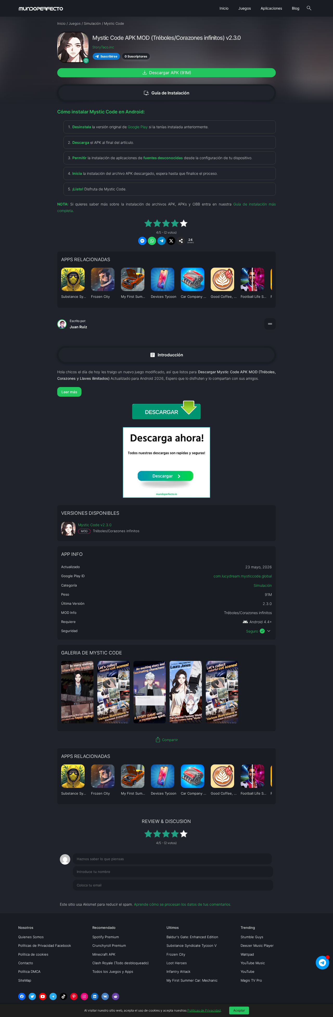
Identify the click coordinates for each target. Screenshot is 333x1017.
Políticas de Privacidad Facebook (44, 945)
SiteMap (24, 980)
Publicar (260, 896)
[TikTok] (63, 996)
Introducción (166, 354)
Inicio (224, 8)
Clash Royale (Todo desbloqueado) (120, 963)
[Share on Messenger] (142, 241)
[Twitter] (32, 996)
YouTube (247, 971)
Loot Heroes (176, 963)
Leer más (69, 392)
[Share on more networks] (181, 241)
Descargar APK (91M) (166, 72)
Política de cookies (33, 954)
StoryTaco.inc (103, 47)
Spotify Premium (105, 937)
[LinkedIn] (94, 996)
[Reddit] (115, 996)
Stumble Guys (252, 937)
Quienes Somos (31, 937)
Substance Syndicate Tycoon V (191, 945)
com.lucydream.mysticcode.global (243, 576)
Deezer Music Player (257, 945)
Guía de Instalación (166, 92)
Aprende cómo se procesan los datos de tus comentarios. (182, 904)
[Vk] (105, 996)
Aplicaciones (271, 8)
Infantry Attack (178, 971)
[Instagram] (84, 996)
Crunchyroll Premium (109, 945)
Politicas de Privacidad (204, 1010)
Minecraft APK (103, 954)
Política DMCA (29, 971)
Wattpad (247, 954)
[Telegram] (53, 996)
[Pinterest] (74, 996)
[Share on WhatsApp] (152, 241)
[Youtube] (42, 996)
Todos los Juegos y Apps (112, 971)
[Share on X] (171, 241)
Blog (295, 8)
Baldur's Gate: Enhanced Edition (192, 937)
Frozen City (175, 954)
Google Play (138, 127)
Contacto (25, 963)
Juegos (244, 8)
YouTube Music (253, 963)
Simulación (263, 585)
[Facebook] (21, 996)
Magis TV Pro (251, 980)
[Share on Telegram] (161, 241)
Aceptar (239, 1010)
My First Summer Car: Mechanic (191, 980)
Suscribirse (108, 56)
